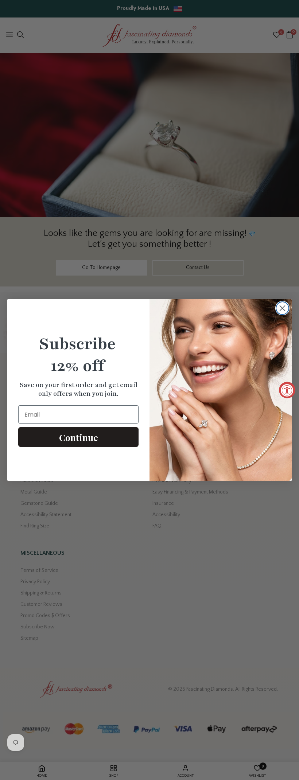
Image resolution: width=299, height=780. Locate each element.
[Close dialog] (282, 308)
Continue (78, 437)
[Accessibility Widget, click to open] (287, 390)
